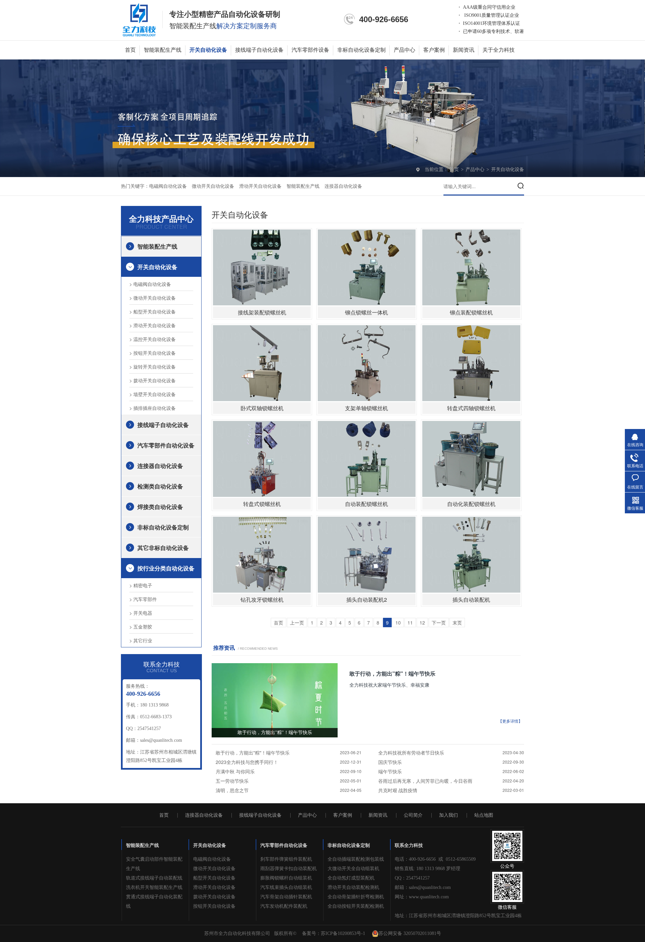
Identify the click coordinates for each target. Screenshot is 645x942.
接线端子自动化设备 (259, 50)
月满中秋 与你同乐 (235, 771)
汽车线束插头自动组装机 (286, 887)
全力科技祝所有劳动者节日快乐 (411, 752)
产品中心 (404, 50)
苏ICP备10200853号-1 (343, 933)
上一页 (297, 622)
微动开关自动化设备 (213, 186)
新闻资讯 (463, 50)
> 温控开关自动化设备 (152, 339)
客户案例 (434, 50)
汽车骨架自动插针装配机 (286, 896)
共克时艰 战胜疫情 (397, 790)
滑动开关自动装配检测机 (353, 887)
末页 (457, 622)
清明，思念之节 (232, 790)
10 (398, 622)
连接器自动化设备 (343, 186)
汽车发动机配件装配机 (283, 906)
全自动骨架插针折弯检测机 (356, 896)
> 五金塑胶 (140, 626)
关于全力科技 (498, 50)
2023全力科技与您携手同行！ (247, 762)
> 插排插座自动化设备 (152, 407)
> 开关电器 (140, 612)
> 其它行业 (140, 640)
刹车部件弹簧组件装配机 (286, 859)
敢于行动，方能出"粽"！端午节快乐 (392, 673)
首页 (130, 50)
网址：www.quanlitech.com (422, 896)
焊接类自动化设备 (160, 507)
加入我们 (448, 815)
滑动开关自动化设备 (260, 186)
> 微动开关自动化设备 (152, 297)
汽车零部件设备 (310, 50)
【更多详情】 (510, 721)
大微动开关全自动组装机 (353, 868)
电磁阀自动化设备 (168, 186)
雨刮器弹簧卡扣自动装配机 (288, 868)
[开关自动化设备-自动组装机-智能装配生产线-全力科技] (139, 19)
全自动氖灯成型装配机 (351, 878)
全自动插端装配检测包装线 (356, 859)
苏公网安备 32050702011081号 (410, 933)
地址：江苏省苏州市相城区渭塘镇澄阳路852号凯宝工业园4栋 (458, 915)
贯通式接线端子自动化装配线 (154, 901)
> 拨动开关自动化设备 (152, 380)
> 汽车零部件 (143, 599)
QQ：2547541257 (412, 878)
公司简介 (413, 815)
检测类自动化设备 (160, 486)
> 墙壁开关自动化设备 (152, 394)
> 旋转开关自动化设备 (152, 366)
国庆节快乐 (390, 762)
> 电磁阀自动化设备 (150, 284)
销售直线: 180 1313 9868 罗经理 (427, 868)
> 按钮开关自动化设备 (152, 352)
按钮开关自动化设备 (214, 906)
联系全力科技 (409, 845)
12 (422, 622)
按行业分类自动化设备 (166, 568)
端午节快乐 (390, 771)
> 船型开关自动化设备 (152, 311)
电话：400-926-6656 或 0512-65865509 (435, 859)
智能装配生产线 (162, 50)
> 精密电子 (140, 585)
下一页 (439, 622)
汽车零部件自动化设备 (166, 445)
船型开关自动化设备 (214, 878)
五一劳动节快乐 (232, 780)
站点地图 (483, 815)
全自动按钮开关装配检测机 (356, 906)
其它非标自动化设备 (163, 548)
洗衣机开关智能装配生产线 (154, 887)
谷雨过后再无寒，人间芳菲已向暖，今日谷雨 (425, 780)
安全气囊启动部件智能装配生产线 (154, 864)
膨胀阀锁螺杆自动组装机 (286, 878)
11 (410, 622)
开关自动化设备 (208, 50)
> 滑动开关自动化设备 (152, 325)
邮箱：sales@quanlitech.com (423, 887)
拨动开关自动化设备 (214, 896)
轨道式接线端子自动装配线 (154, 878)
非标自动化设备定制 (361, 50)
